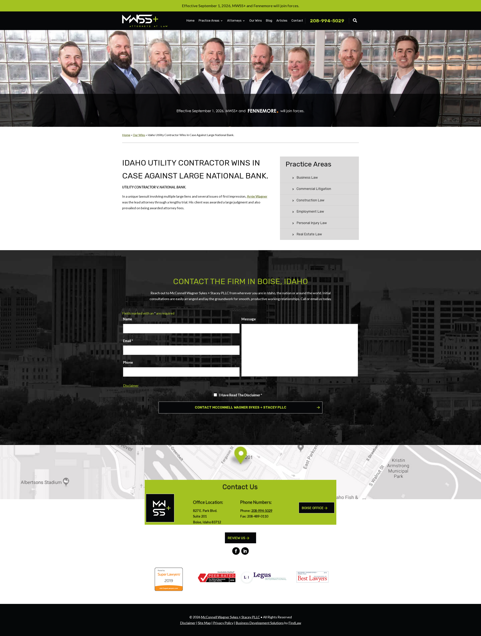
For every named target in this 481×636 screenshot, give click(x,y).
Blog (269, 20)
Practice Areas (209, 20)
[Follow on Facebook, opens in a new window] (236, 551)
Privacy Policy (223, 623)
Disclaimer (131, 385)
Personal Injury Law (311, 223)
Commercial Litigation (313, 189)
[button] (477, 609)
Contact (297, 20)
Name (127, 319)
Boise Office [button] (313, 508)
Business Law (307, 177)
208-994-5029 (327, 20)
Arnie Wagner (257, 196)
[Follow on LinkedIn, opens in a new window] (245, 551)
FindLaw (294, 623)
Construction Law (310, 200)
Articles (281, 20)
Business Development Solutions (260, 623)
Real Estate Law (309, 234)
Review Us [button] (236, 538)
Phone (128, 362)
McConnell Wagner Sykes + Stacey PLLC (230, 617)
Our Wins (255, 20)
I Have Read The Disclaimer (240, 395)
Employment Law (310, 211)
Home (190, 20)
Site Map (204, 623)
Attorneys (234, 20)
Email (128, 341)
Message (248, 319)
